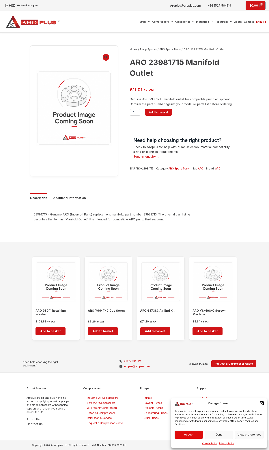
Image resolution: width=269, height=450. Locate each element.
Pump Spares (148, 49)
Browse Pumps (198, 363)
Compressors (160, 21)
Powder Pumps (153, 402)
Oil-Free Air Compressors (102, 407)
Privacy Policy (226, 443)
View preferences (249, 434)
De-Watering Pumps (156, 412)
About (238, 21)
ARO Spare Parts (170, 49)
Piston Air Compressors (101, 412)
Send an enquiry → (146, 156)
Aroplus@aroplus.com (185, 5)
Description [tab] (38, 198)
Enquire (261, 21)
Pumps (142, 21)
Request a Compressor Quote (105, 423)
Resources (221, 21)
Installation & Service (99, 417)
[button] (262, 403)
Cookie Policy (209, 443)
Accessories (182, 21)
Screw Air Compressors (101, 402)
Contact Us (35, 424)
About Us (33, 419)
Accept (188, 434)
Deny (219, 434)
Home (133, 49)
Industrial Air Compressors (102, 397)
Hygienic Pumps (153, 407)
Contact (249, 21)
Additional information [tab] (69, 198)
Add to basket (158, 112)
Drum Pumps (151, 417)
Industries (202, 21)
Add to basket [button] (50, 331)
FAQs (203, 397)
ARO (200, 168)
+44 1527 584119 (219, 5)
